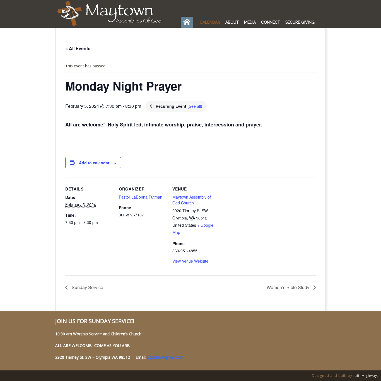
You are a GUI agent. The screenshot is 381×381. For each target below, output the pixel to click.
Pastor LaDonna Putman (140, 197)
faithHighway (365, 375)
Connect (270, 22)
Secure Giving (300, 22)
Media (250, 22)
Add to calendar (94, 162)
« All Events (77, 48)
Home (188, 22)
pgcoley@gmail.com (165, 357)
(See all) (194, 106)
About (232, 22)
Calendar (210, 22)
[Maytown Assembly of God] (113, 26)
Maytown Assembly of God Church (191, 200)
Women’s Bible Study (288, 287)
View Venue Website (190, 261)
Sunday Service (87, 287)
